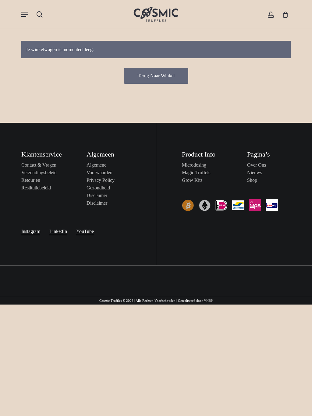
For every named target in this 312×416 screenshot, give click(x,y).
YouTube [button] (85, 231)
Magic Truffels (196, 172)
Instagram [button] (30, 231)
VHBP (208, 300)
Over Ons (256, 164)
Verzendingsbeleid (39, 172)
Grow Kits (192, 180)
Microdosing (194, 164)
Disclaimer (97, 203)
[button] (24, 14)
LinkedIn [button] (58, 231)
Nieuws (254, 172)
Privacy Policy (101, 180)
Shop (252, 180)
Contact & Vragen (38, 164)
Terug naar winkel (156, 75)
